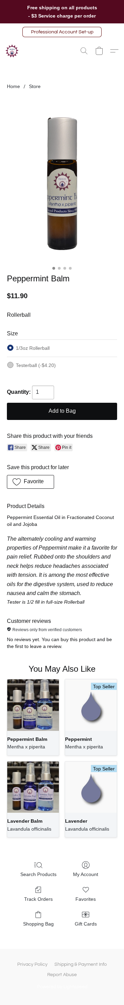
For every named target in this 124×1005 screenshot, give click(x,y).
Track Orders (38, 899)
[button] (62, 32)
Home (13, 86)
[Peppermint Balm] (33, 705)
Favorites (85, 899)
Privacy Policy (32, 964)
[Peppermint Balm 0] (62, 180)
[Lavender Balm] (33, 787)
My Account (85, 874)
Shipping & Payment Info (80, 964)
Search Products (38, 874)
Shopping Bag (38, 924)
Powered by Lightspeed (62, 986)
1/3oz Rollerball (33, 348)
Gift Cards (86, 924)
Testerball (36, 365)
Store (35, 86)
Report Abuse (62, 974)
